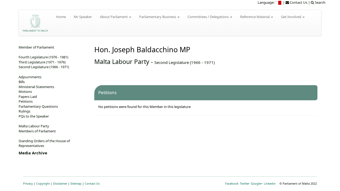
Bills (22, 81)
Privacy (28, 183)
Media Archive (33, 152)
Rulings (24, 111)
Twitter (244, 183)
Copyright (43, 183)
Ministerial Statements (36, 86)
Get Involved (291, 16)
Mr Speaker (83, 16)
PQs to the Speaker (34, 116)
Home (61, 16)
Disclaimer (60, 183)
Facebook (232, 183)
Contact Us (92, 183)
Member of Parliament (36, 47)
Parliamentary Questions (38, 106)
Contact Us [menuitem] (298, 2)
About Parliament (114, 16)
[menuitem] (278, 2)
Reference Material (255, 16)
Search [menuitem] (319, 2)
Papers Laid (28, 96)
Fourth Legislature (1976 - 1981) (43, 57)
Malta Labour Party (121, 61)
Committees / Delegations (209, 16)
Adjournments (30, 77)
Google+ (256, 183)
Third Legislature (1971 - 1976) (42, 62)
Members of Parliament (37, 131)
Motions (25, 91)
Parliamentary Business (158, 16)
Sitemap (76, 183)
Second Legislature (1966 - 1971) (184, 62)
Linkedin (270, 183)
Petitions (26, 101)
